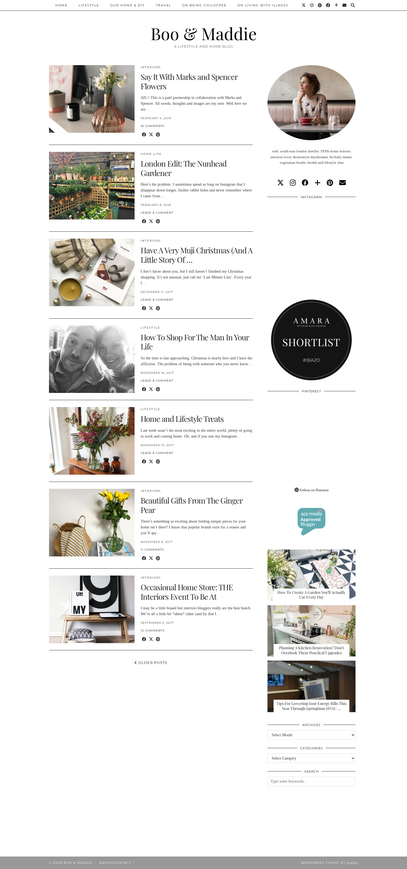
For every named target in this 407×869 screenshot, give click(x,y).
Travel (163, 5)
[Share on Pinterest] (157, 135)
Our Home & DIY (127, 5)
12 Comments (152, 630)
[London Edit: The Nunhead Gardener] (92, 185)
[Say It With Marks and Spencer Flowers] (92, 99)
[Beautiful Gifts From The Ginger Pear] (92, 522)
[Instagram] (312, 5)
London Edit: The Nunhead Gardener (183, 168)
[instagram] (293, 182)
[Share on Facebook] (144, 135)
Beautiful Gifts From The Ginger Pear (191, 505)
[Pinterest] (320, 5)
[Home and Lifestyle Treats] (92, 441)
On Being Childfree (204, 5)
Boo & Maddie (204, 33)
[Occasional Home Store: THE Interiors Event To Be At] (92, 609)
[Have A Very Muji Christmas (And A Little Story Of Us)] (92, 272)
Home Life (151, 154)
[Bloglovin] (336, 5)
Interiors (151, 67)
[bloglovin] (318, 182)
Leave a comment (157, 212)
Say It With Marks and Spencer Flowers (189, 81)
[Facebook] (328, 5)
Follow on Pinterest (314, 490)
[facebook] (305, 182)
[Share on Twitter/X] (151, 135)
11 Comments (152, 549)
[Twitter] (304, 5)
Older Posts (152, 662)
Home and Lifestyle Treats (182, 418)
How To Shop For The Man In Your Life (195, 342)
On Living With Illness (263, 5)
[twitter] (280, 182)
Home (61, 5)
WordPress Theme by (329, 863)
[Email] (344, 5)
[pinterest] (330, 182)
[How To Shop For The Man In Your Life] (92, 359)
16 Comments (152, 126)
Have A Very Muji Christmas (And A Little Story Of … (197, 255)
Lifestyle (89, 5)
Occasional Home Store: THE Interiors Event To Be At (187, 592)
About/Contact (115, 863)
